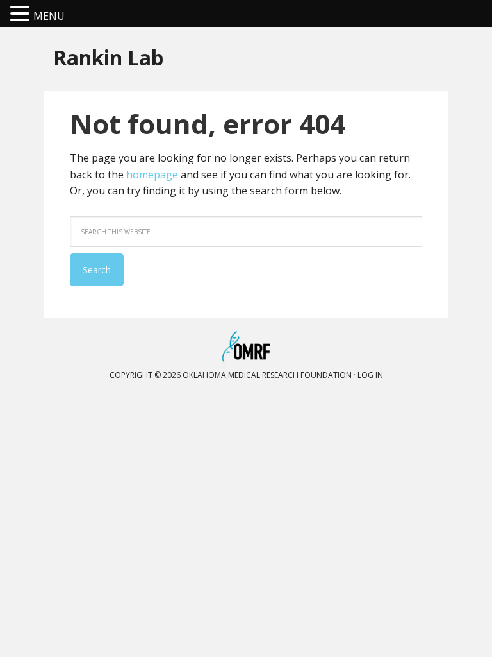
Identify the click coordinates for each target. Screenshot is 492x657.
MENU (49, 16)
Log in (370, 375)
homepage (152, 174)
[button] (21, 14)
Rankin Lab (108, 57)
